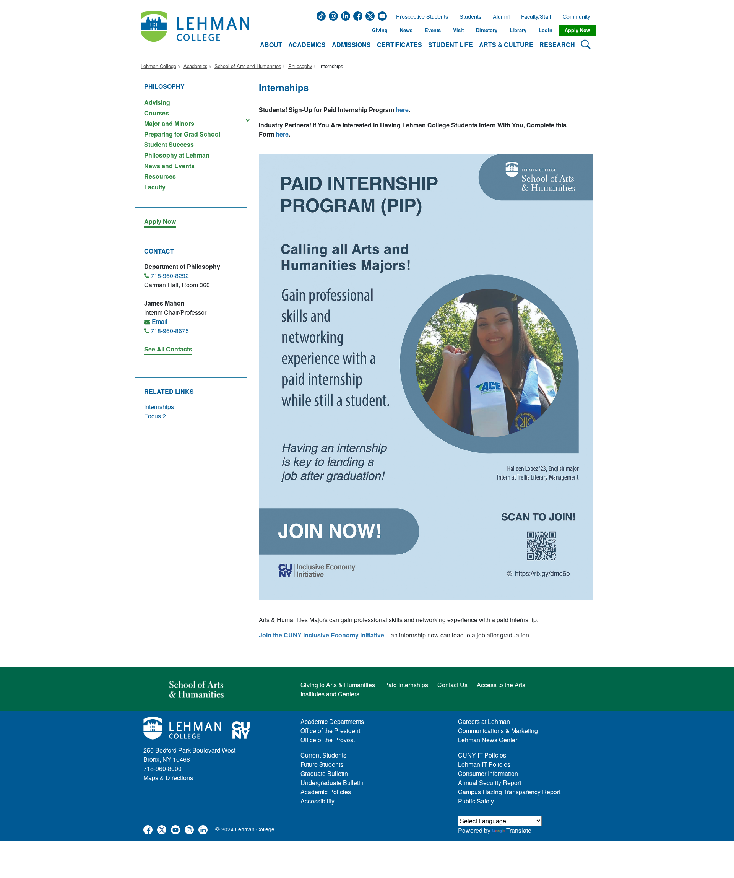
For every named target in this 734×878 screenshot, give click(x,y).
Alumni (501, 16)
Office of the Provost (327, 739)
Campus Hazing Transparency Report (509, 791)
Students (470, 16)
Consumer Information (488, 773)
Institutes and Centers (329, 693)
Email (159, 321)
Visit (458, 30)
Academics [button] (307, 44)
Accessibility (317, 801)
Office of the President (330, 730)
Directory (486, 30)
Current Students (323, 755)
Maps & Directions (168, 777)
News (406, 30)
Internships (159, 406)
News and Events (169, 165)
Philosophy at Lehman (176, 155)
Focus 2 (155, 415)
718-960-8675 (170, 330)
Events (433, 30)
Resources (160, 176)
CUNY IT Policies (482, 755)
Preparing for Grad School (182, 134)
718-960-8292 (170, 275)
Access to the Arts (501, 684)
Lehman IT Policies (484, 764)
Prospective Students (420, 16)
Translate (518, 830)
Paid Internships (406, 684)
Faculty (155, 186)
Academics (195, 66)
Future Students (321, 764)
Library (518, 30)
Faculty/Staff (536, 16)
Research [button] (557, 44)
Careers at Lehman (484, 721)
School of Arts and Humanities (247, 66)
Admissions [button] (351, 44)
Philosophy (300, 66)
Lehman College (158, 66)
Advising (157, 102)
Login (545, 30)
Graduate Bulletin (324, 773)
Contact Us (452, 684)
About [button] (271, 44)
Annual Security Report (489, 782)
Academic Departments (332, 721)
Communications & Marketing (498, 730)
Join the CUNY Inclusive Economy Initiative (321, 635)
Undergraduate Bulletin (332, 782)
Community (578, 16)
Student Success (169, 144)
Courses (156, 113)
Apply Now (577, 30)
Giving (380, 30)
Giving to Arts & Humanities (337, 684)
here (402, 109)
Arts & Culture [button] (506, 44)
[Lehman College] (195, 30)
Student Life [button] (450, 44)
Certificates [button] (399, 44)
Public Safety (476, 801)
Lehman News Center (487, 739)
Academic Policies (325, 791)
